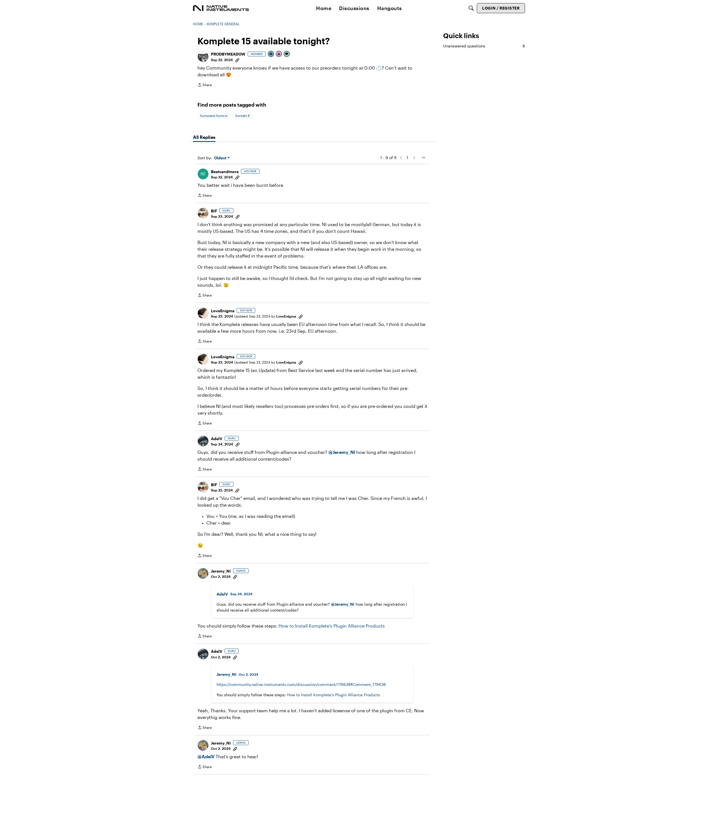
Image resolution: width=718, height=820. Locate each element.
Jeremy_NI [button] (221, 571)
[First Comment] (287, 54)
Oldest (220, 158)
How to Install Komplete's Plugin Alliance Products (332, 625)
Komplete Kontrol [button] (213, 116)
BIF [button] (214, 210)
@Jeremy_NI (341, 452)
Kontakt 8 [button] (242, 116)
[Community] (221, 8)
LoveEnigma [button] (222, 310)
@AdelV (206, 756)
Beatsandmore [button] (225, 171)
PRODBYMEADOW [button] (228, 54)
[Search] (471, 8)
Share (204, 85)
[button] (203, 56)
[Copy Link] (237, 59)
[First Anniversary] (279, 54)
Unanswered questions (484, 45)
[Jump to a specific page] (422, 157)
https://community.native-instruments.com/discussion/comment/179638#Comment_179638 (301, 684)
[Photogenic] (271, 54)
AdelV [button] (216, 438)
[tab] (204, 137)
